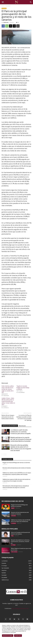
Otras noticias (14, 551)
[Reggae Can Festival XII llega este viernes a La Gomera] (6, 507)
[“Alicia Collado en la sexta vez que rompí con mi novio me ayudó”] (6, 550)
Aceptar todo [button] (18, 635)
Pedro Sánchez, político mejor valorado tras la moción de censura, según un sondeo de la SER (8, 389)
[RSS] (18, 619)
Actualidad (8, 6)
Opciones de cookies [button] (7, 635)
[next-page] (5, 454)
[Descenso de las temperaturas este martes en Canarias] (6, 514)
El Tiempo (13, 544)
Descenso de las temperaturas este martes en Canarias (17, 468)
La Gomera (13, 523)
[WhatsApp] (6, 26)
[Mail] (14, 619)
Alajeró (12, 508)
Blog (12, 535)
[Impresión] (18, 26)
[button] (2, 2)
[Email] (14, 26)
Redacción (6, 22)
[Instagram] (10, 619)
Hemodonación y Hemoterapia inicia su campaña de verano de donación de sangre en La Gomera (16, 486)
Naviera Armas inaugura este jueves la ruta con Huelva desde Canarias (8, 417)
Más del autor (22, 425)
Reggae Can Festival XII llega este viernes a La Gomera (16, 462)
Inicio (3, 6)
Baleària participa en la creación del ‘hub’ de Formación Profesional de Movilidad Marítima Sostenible (20, 439)
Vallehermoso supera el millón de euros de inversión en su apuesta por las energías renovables (16, 480)
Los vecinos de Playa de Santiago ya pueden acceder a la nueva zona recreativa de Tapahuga (23, 418)
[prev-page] (3, 454)
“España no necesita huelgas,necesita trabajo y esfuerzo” (22, 387)
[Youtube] (27, 619)
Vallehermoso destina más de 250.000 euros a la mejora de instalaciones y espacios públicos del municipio (17, 473)
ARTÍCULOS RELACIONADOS (10, 425)
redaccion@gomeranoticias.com (20, 608)
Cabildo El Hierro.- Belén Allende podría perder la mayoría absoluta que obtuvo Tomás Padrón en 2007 (8, 401)
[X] (10, 26)
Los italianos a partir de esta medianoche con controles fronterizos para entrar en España (20, 431)
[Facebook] (3, 26)
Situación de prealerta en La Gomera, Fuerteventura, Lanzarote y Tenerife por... (20, 541)
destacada (13, 515)
